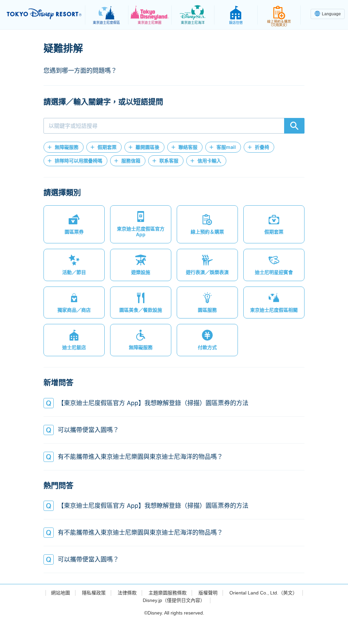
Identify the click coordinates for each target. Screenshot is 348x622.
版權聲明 (208, 592)
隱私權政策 (94, 592)
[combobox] (174, 126)
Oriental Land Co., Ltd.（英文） (263, 592)
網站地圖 (60, 592)
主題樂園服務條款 (168, 592)
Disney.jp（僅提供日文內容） (174, 600)
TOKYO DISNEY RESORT (44, 13)
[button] (64, 147)
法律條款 (127, 592)
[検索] (294, 126)
